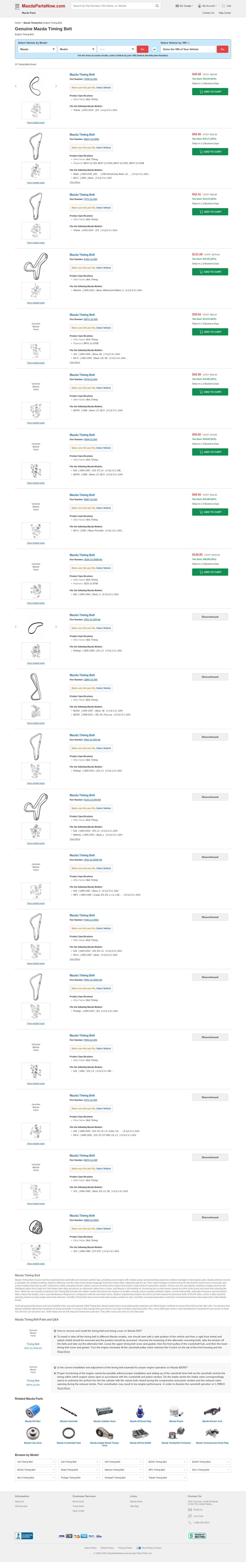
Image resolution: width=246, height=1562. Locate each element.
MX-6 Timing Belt (25, 1478)
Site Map (134, 1506)
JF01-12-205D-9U (93, 860)
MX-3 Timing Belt (200, 1470)
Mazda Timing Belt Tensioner (176, 1443)
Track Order (78, 1506)
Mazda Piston (176, 1421)
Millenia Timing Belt (114, 1470)
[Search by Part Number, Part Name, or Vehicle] (157, 6)
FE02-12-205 (90, 1040)
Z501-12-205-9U (92, 619)
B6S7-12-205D (91, 139)
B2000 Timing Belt (158, 1462)
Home (18, 23)
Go (142, 49)
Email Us (198, 1509)
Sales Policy (90, 1548)
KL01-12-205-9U (92, 800)
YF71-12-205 (90, 199)
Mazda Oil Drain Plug (140, 1421)
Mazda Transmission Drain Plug (212, 1443)
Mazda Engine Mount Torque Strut (104, 1444)
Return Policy (107, 1548)
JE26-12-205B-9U (93, 559)
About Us (19, 1501)
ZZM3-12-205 (90, 679)
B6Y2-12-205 (90, 1160)
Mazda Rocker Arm (212, 1421)
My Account (78, 1501)
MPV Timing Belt (157, 1470)
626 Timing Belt (68, 1462)
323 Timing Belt (25, 1462)
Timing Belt (33, 1346)
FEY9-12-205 (90, 379)
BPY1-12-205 (91, 319)
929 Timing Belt (112, 1462)
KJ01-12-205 (90, 259)
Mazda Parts (29, 13)
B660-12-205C (91, 1220)
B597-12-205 (90, 499)
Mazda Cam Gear (33, 1443)
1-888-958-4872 (202, 1522)
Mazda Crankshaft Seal (69, 1443)
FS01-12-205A (91, 920)
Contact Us (208, 13)
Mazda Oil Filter (33, 1421)
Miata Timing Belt (69, 1470)
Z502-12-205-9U (92, 740)
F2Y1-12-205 (90, 1100)
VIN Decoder (21, 1506)
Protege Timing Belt (70, 1478)
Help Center (225, 13)
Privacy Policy (125, 1548)
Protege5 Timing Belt (115, 1478)
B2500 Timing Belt (26, 1470)
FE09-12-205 (90, 439)
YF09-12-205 (90, 79)
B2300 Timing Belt (201, 1462)
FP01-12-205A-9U (93, 980)
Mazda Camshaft (68, 1421)
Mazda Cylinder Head (104, 1421)
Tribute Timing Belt (158, 1478)
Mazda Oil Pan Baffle (140, 1443)
